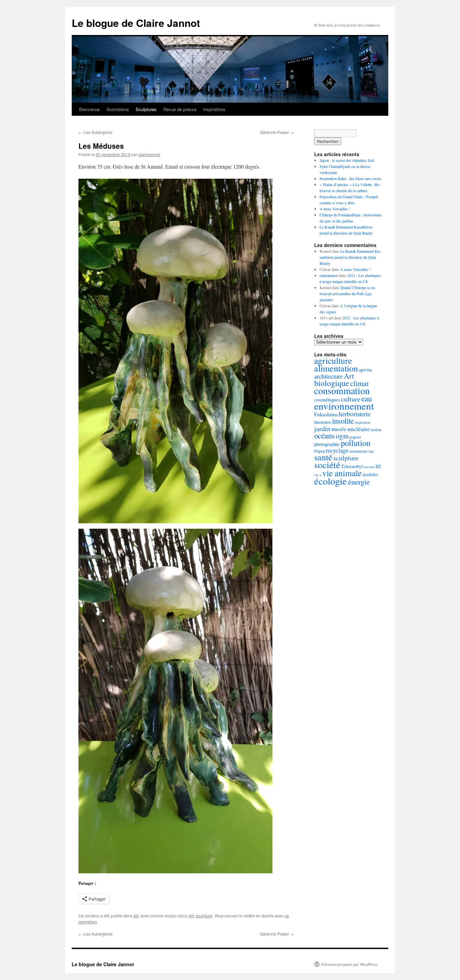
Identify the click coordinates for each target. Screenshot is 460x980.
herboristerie (354, 414)
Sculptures (146, 109)
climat (359, 383)
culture (350, 399)
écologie (330, 481)
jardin (322, 428)
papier (355, 437)
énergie (359, 482)
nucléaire (359, 429)
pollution (355, 442)
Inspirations (214, 109)
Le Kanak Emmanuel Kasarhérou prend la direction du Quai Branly (350, 257)
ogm (342, 436)
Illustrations (117, 109)
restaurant (358, 451)
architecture (328, 376)
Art (135, 915)
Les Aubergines (95, 132)
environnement (344, 405)
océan (376, 429)
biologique (331, 383)
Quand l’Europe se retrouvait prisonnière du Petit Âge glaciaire (348, 293)
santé (323, 457)
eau (366, 398)
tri (378, 465)
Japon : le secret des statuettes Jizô (347, 160)
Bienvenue (89, 109)
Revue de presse (179, 109)
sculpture (204, 915)
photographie (327, 444)
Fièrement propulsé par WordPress (349, 964)
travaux (369, 466)
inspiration (362, 422)
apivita (365, 369)
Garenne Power (277, 132)
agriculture (333, 360)
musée (339, 429)
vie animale (342, 473)
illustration (322, 422)
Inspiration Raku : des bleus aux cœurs (351, 178)
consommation (342, 390)
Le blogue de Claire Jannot (136, 22)
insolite (343, 421)
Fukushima (326, 414)
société (327, 464)
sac (371, 451)
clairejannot (149, 154)
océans (324, 435)
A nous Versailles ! (335, 208)
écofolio (370, 474)
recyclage (337, 450)
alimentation (336, 368)
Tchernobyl (352, 466)
